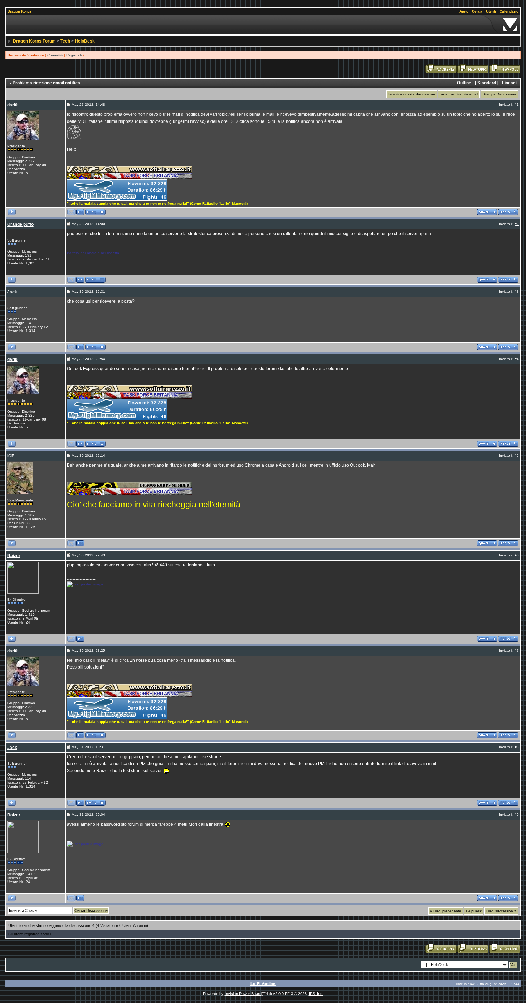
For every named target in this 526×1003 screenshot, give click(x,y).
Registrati (74, 55)
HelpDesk (85, 41)
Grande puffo (20, 224)
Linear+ (509, 82)
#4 (517, 359)
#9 (517, 814)
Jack (12, 291)
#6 (517, 555)
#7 (517, 650)
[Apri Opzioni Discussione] (473, 948)
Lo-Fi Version (263, 984)
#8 (517, 747)
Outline (464, 82)
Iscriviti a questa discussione (411, 94)
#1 (517, 104)
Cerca (477, 11)
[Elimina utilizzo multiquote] (487, 212)
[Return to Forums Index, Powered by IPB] (263, 24)
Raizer (13, 555)
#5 (517, 455)
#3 (517, 291)
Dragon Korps (19, 11)
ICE (10, 455)
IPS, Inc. (316, 994)
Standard (486, 82)
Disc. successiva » (501, 911)
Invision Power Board (243, 994)
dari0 (12, 105)
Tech (65, 41)
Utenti (491, 11)
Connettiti (55, 55)
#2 (517, 224)
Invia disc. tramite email (459, 94)
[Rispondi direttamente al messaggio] (508, 212)
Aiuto (463, 11)
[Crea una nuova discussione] (473, 68)
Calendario (509, 11)
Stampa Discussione (499, 94)
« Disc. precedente (445, 911)
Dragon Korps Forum (34, 41)
